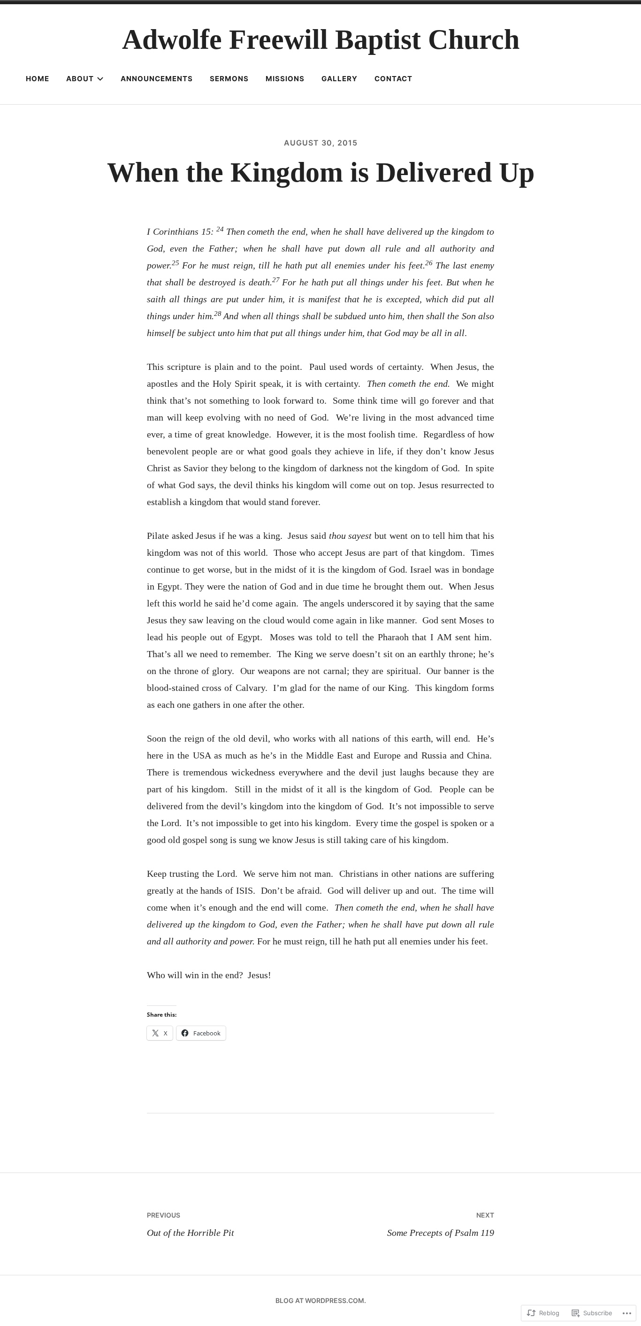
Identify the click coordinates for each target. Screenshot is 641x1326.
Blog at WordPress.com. (320, 1300)
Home (37, 78)
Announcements (157, 78)
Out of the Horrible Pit (190, 1224)
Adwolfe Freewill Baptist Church (320, 39)
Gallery (339, 78)
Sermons (229, 78)
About (80, 78)
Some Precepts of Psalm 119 (440, 1224)
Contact (393, 78)
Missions (285, 78)
